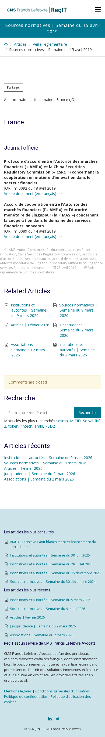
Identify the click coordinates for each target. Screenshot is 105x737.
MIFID (75, 420)
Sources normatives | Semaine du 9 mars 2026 (78, 310)
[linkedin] (49, 718)
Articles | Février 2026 (30, 324)
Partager (13, 87)
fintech (26, 426)
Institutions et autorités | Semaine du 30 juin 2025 (50, 555)
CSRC (19, 258)
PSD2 (50, 426)
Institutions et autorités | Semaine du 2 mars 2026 (77, 349)
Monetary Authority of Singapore (77, 263)
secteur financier (38, 258)
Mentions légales (18, 691)
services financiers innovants (22, 267)
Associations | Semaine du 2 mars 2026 (28, 349)
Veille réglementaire (50, 44)
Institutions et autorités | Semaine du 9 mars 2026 (28, 310)
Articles (20, 44)
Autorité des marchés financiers (41, 249)
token (13, 426)
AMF (12, 249)
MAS (92, 258)
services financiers (82, 249)
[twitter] (57, 718)
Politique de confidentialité (25, 696)
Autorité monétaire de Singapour (25, 263)
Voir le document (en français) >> (33, 193)
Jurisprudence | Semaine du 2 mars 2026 (76, 330)
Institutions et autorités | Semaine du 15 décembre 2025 (55, 573)
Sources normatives (38, 272)
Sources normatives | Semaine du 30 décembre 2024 (53, 581)
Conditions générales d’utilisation (62, 691)
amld (38, 426)
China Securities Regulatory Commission (49, 254)
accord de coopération (70, 258)
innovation (8, 254)
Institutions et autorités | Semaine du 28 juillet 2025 (51, 564)
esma (63, 420)
